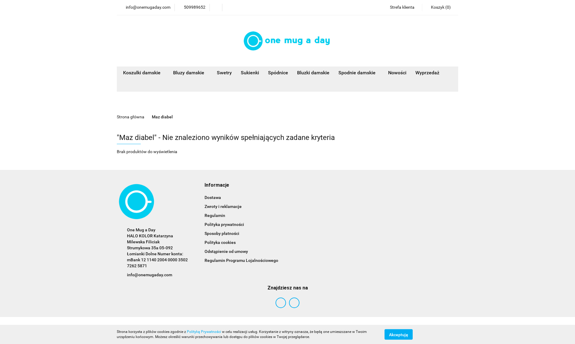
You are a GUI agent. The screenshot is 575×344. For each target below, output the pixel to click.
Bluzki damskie (313, 73)
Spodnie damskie (357, 73)
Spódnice (278, 73)
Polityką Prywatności (204, 332)
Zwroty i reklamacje (223, 206)
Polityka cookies (220, 242)
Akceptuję (398, 334)
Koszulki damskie (142, 73)
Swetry (224, 73)
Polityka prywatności (224, 224)
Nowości (397, 73)
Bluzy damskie (189, 73)
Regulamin (215, 215)
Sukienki (250, 73)
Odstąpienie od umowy (226, 251)
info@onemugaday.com (149, 274)
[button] (440, 7)
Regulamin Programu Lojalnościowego (241, 260)
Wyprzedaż (427, 73)
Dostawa (213, 197)
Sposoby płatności (222, 233)
